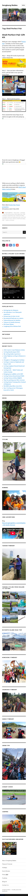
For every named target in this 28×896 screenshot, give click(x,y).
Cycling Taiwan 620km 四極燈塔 (13, 378)
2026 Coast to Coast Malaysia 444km (14, 350)
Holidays (4, 867)
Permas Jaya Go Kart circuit (11, 316)
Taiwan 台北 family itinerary (12, 322)
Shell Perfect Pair (11, 215)
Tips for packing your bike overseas (14, 380)
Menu (23, 5)
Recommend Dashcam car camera (13, 318)
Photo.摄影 (5, 874)
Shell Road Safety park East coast (15, 217)
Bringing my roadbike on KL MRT (13, 374)
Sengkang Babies (10, 5)
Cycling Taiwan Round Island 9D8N (14, 376)
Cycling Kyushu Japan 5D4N (12, 352)
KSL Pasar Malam (9, 324)
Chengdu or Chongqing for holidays (14, 360)
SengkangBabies (8, 212)
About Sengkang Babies (9, 860)
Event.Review (6, 871)
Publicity (4, 878)
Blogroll (4, 881)
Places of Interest (7, 864)
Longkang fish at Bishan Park (12, 326)
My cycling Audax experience (12, 354)
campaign (22, 212)
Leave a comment (10, 220)
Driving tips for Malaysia (11, 310)
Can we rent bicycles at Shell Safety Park (12, 214)
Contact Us (5, 885)
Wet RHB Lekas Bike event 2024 (13, 386)
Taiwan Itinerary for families (12, 320)
